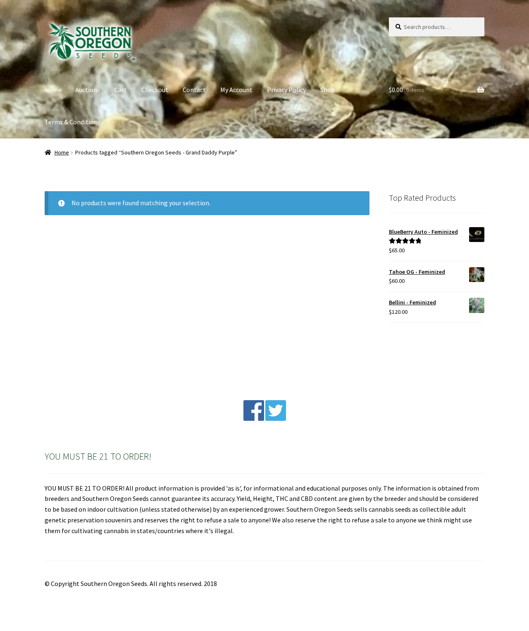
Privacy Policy (286, 89)
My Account (236, 89)
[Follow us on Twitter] (275, 418)
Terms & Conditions (72, 122)
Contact (194, 89)
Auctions (87, 89)
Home (53, 89)
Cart (120, 89)
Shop (327, 89)
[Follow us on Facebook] (253, 418)
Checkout (154, 89)
